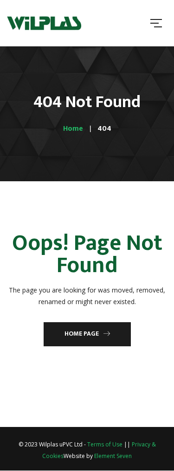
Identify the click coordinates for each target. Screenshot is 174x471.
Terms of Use (104, 444)
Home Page (81, 333)
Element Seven (113, 456)
